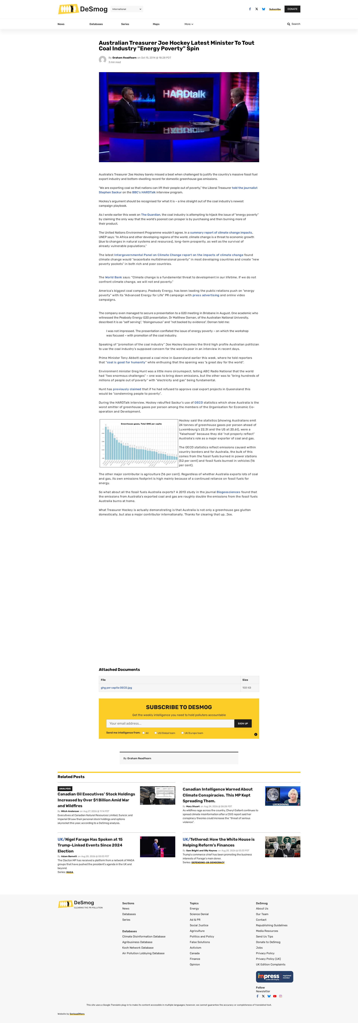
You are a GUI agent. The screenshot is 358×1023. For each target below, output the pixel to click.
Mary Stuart (193, 806)
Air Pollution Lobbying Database (143, 953)
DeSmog (94, 9)
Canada (195, 953)
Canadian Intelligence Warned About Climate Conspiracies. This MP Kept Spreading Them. (218, 795)
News (125, 908)
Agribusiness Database (137, 942)
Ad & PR (195, 919)
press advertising (206, 295)
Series (126, 919)
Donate (292, 9)
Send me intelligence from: (123, 732)
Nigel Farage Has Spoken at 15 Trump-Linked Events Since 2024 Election (90, 845)
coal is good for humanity (126, 362)
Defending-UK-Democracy (207, 862)
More (188, 24)
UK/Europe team (194, 733)
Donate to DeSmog (268, 942)
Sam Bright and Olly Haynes (201, 850)
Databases (129, 914)
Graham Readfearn (124, 57)
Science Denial (199, 914)
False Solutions (200, 942)
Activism (195, 947)
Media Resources (267, 931)
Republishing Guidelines (272, 925)
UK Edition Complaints (270, 964)
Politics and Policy (202, 936)
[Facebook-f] (250, 9)
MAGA (69, 872)
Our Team (262, 914)
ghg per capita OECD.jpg (116, 687)
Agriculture (197, 931)
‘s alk (144, 192)
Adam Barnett (69, 856)
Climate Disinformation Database (143, 936)
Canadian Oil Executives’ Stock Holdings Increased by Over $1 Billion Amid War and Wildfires (96, 800)
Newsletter (263, 991)
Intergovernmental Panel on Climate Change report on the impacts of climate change (178, 255)
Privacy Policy (265, 953)
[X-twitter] (257, 9)
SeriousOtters (77, 1014)
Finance (195, 959)
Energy (194, 908)
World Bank (113, 277)
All (147, 733)
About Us (262, 908)
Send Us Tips (264, 936)
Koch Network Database (137, 947)
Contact (261, 919)
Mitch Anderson (70, 811)
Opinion (195, 964)
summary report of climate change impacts (221, 232)
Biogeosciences (228, 492)
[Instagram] (280, 996)
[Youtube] (274, 996)
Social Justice (199, 925)
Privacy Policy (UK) (268, 959)
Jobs (259, 947)
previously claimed (127, 389)
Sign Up (243, 723)
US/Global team (166, 733)
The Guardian (150, 214)
